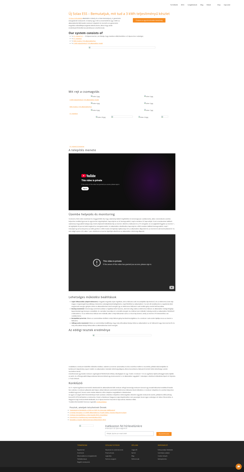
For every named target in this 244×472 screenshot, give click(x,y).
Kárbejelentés (162, 459)
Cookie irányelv (162, 456)
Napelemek (81, 450)
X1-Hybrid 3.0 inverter (77, 146)
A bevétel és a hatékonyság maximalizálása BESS (86, 417)
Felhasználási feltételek (165, 450)
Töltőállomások (82, 459)
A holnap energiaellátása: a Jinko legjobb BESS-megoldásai (88, 415)
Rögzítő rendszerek (83, 462)
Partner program (110, 459)
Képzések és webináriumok (114, 450)
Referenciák (135, 459)
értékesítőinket (102, 402)
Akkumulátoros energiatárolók (87, 456)
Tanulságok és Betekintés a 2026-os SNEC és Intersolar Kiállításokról (92, 410)
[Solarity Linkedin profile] (122, 469)
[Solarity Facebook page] (119, 469)
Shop (219, 5)
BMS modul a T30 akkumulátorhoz (84, 41)
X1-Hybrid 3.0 (78, 36)
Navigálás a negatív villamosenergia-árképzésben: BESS (88, 420)
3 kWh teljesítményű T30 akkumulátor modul (88, 43)
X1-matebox (77, 38)
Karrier (134, 453)
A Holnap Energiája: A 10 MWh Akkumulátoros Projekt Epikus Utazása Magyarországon (98, 412)
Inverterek (80, 453)
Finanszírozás (109, 453)
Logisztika (108, 456)
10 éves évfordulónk (75, 18)
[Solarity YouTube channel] (125, 469)
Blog (133, 456)
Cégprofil (134, 450)
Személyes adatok (164, 453)
